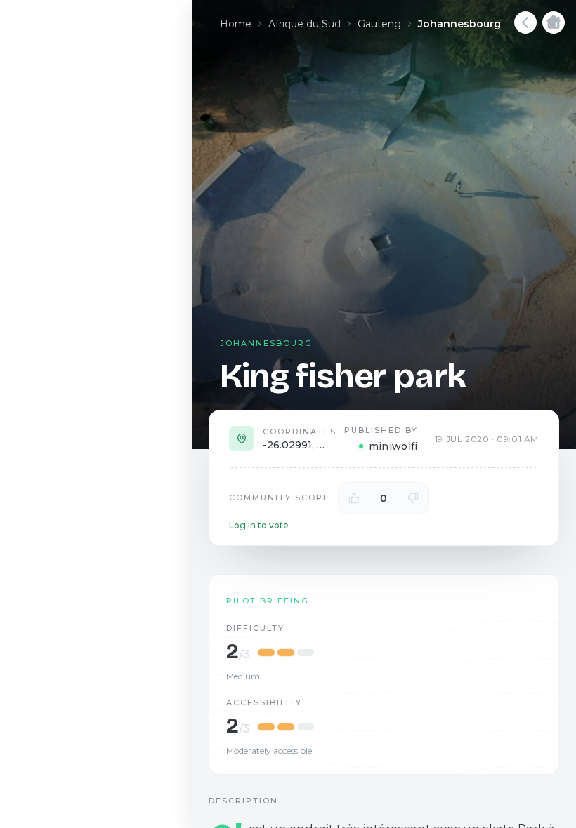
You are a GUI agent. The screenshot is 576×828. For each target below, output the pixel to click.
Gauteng (379, 24)
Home (235, 24)
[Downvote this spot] (413, 498)
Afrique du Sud (304, 24)
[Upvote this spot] (354, 498)
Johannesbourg (459, 24)
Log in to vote (259, 525)
